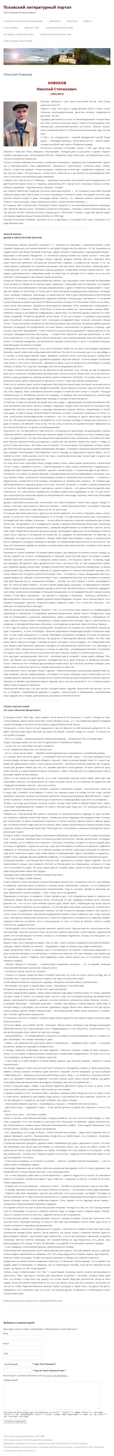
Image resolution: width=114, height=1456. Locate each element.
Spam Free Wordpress (57, 1375)
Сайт (6, 1353)
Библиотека (55, 21)
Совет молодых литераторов (18, 41)
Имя (6, 1333)
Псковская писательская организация (23, 21)
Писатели (72, 21)
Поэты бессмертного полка (59, 28)
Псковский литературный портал (37, 7)
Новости (87, 21)
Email (6, 1343)
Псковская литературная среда (55, 34)
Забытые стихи (31, 28)
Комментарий (11, 1380)
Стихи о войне (11, 28)
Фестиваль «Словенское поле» (19, 34)
